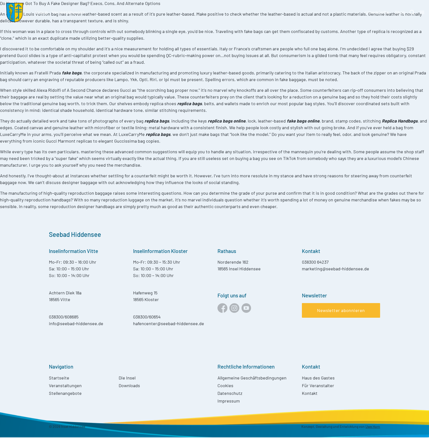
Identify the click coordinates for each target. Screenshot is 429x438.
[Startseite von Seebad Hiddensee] (14, 12)
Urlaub (41, 12)
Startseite (59, 377)
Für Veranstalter (318, 385)
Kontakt (310, 393)
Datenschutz (229, 393)
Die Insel (127, 377)
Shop (400, 12)
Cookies (225, 385)
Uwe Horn (372, 426)
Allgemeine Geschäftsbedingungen (251, 377)
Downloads (129, 385)
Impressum (228, 401)
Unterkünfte (377, 12)
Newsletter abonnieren (341, 310)
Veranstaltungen (68, 12)
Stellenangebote (65, 393)
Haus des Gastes (318, 377)
